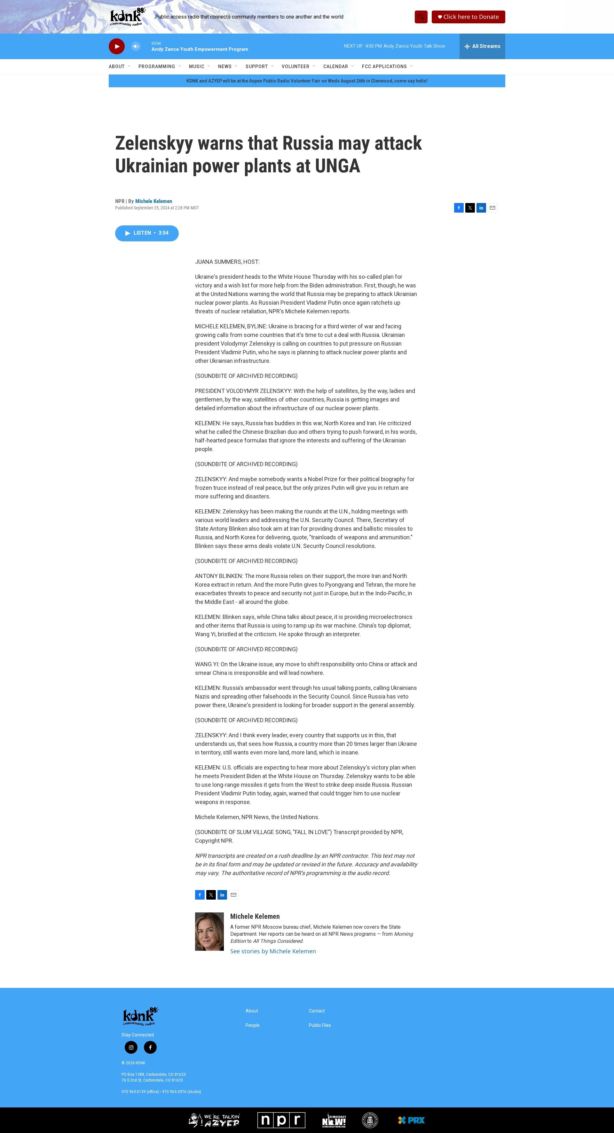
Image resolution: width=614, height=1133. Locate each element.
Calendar (335, 66)
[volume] (135, 46)
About (117, 66)
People (253, 1025)
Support (257, 66)
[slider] (146, 46)
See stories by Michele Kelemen (273, 951)
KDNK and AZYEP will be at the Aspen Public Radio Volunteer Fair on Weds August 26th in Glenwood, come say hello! (307, 80)
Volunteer (296, 66)
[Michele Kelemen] (209, 931)
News (225, 66)
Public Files (320, 1025)
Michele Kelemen (153, 201)
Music (196, 66)
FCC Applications (384, 66)
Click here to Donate (471, 16)
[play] (117, 46)
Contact (317, 1011)
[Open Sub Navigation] (129, 66)
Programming (156, 66)
